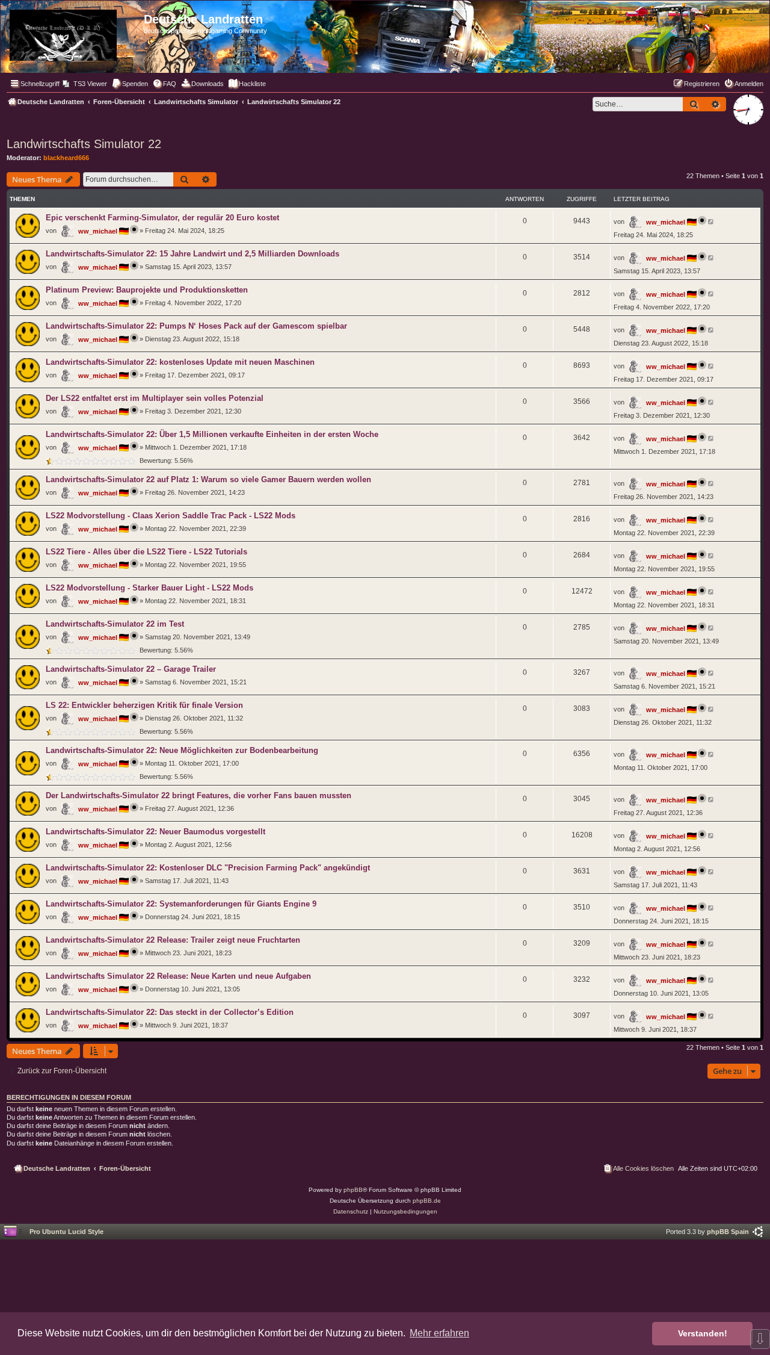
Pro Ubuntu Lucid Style (66, 1231)
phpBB (353, 1189)
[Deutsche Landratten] (74, 33)
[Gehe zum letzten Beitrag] (711, 221)
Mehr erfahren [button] (439, 1333)
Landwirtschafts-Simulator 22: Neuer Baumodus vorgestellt (155, 831)
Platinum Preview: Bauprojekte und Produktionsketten (147, 289)
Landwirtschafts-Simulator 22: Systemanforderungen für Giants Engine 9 (181, 903)
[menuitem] (85, 83)
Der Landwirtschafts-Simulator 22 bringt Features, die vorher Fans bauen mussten (198, 795)
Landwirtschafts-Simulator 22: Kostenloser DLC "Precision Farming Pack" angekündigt (208, 867)
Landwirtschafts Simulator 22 (84, 143)
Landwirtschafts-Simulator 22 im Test (115, 623)
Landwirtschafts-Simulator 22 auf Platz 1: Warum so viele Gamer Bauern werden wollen (208, 479)
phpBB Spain (728, 1231)
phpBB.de (427, 1200)
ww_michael (97, 231)
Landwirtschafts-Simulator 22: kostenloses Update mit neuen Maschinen (180, 362)
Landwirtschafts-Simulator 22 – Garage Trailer (131, 669)
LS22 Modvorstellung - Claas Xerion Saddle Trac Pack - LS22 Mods (170, 515)
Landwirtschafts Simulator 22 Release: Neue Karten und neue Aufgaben (178, 976)
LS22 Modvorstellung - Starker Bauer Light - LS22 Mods (149, 587)
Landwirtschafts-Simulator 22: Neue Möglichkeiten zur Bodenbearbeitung (182, 750)
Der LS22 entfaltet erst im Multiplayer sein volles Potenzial (154, 398)
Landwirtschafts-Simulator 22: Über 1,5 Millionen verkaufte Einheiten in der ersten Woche (212, 434)
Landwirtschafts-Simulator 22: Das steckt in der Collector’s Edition (170, 1012)
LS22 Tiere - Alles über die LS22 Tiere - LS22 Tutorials (146, 551)
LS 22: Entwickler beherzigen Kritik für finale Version (144, 705)
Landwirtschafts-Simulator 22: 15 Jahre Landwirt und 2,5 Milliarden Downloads (192, 253)
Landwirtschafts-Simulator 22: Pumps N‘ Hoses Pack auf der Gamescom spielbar (196, 325)
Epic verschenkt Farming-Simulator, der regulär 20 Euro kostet (162, 217)
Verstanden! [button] (702, 1333)
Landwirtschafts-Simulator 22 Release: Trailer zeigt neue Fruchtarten (173, 939)
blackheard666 (66, 157)
